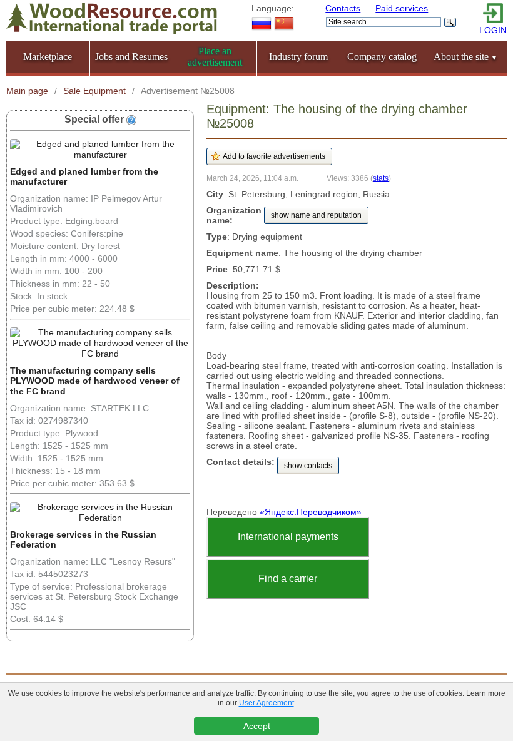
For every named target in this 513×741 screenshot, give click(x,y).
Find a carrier (287, 578)
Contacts (342, 8)
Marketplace (47, 56)
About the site (465, 56)
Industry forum (298, 56)
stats (381, 178)
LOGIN (493, 30)
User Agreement (266, 702)
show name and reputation (316, 215)
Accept (256, 726)
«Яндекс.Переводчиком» (311, 512)
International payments (288, 536)
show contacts (308, 465)
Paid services (401, 8)
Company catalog (382, 56)
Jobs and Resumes (131, 56)
